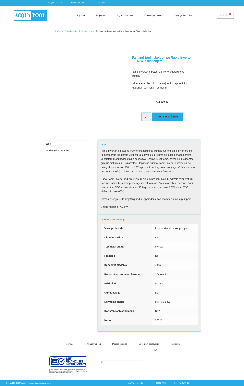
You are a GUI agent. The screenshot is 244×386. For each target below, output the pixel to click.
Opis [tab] (48, 143)
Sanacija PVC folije (183, 15)
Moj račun (100, 15)
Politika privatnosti (92, 344)
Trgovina (81, 15)
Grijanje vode (71, 31)
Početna (59, 31)
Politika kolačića (119, 344)
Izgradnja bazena (125, 15)
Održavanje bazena (153, 15)
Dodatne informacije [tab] (57, 150)
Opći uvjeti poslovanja (149, 344)
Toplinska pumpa (86, 31)
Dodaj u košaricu (167, 116)
